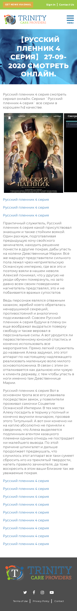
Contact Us (66, 4)
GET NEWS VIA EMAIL (18, 4)
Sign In (50, 4)
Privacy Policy (41, 601)
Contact (59, 601)
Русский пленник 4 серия (26, 200)
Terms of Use (20, 601)
